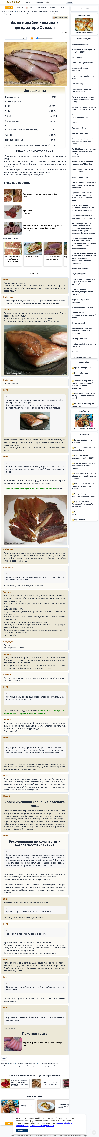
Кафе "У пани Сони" (80, 177)
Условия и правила (22, 1136)
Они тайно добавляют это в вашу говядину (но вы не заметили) (84, 185)
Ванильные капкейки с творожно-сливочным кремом (83, 486)
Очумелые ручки (79, 274)
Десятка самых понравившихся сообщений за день (84, 315)
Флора (75, 352)
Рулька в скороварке (83, 368)
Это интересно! (78, 323)
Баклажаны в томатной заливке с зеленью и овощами (82, 330)
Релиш (75, 123)
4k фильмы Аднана (80, 268)
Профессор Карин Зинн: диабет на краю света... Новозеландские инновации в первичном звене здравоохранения (84, 243)
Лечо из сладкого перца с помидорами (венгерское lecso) (83, 99)
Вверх (4, 1059)
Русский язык (77, 57)
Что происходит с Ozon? (82, 63)
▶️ (32, 38)
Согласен (21, 1130)
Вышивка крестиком (80, 44)
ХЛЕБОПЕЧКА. (14, 2)
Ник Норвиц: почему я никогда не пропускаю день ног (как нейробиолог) (84, 207)
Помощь (13, 1136)
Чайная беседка (78, 84)
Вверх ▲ (85, 1136)
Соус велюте (79, 520)
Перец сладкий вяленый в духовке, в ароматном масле (83, 141)
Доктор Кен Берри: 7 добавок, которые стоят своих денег (82, 291)
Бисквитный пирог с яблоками (84, 428)
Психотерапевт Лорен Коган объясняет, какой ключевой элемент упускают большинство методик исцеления (84, 258)
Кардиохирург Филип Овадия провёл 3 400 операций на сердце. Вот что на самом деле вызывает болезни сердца (83, 228)
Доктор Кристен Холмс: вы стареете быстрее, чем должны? (83, 281)
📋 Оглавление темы (60, 18)
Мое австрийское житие (82, 133)
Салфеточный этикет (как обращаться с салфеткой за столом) (84, 475)
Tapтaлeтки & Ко (79, 128)
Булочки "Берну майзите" (84, 32)
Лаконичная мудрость (81, 357)
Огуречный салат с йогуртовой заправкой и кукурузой (82, 504)
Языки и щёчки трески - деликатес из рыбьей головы (83, 465)
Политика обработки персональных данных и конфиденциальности (50, 1136)
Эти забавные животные (82, 307)
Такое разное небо (80, 339)
